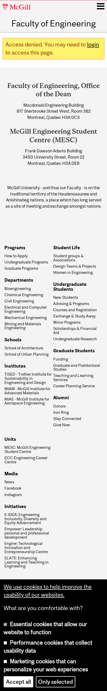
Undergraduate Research (75, 339)
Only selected (55, 682)
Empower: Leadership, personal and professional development (26, 533)
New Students (65, 297)
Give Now (61, 425)
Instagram (13, 495)
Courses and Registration (75, 310)
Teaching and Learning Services (73, 378)
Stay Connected (67, 419)
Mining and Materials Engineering (22, 326)
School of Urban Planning (26, 354)
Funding (60, 359)
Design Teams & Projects (74, 266)
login (93, 44)
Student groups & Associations (68, 258)
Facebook (12, 488)
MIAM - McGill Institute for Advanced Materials (27, 391)
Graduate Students (74, 350)
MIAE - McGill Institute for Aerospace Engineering (26, 401)
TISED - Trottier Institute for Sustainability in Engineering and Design (28, 378)
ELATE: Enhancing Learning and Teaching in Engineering (26, 562)
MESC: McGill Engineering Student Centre (27, 449)
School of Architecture (23, 348)
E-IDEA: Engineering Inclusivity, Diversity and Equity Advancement (25, 519)
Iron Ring (61, 412)
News (9, 482)
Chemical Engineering (23, 295)
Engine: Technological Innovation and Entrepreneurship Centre (26, 547)
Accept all (18, 682)
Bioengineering (17, 289)
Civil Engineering (19, 301)
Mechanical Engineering (25, 318)
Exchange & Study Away (74, 316)
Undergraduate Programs (26, 262)
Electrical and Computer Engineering (25, 309)
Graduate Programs (21, 268)
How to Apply (16, 256)
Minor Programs (67, 322)
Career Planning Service (74, 386)
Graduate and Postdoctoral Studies (76, 367)
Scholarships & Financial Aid (75, 331)
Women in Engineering (73, 272)
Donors (59, 406)
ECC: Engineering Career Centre (26, 460)
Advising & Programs (71, 304)
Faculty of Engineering (53, 23)
